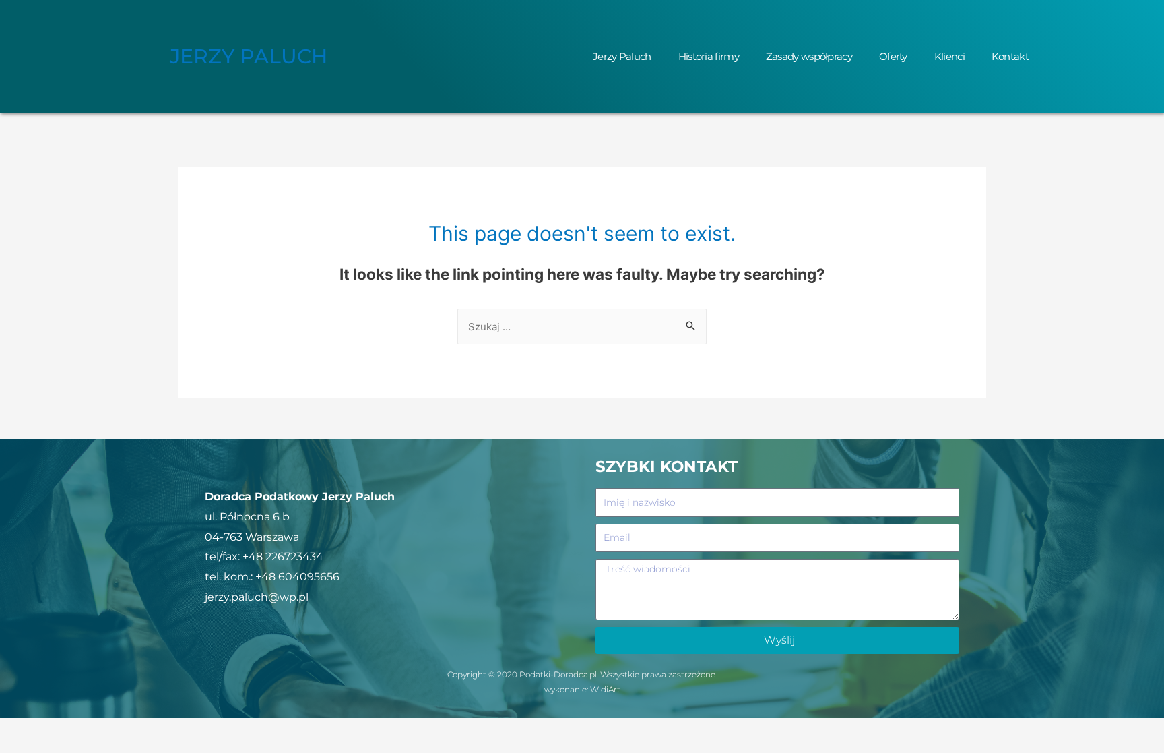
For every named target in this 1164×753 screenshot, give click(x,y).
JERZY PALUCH (248, 56)
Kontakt (1010, 56)
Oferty (893, 56)
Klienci (949, 56)
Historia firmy (708, 56)
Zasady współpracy (809, 56)
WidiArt (605, 689)
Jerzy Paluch (622, 56)
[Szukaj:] (582, 326)
